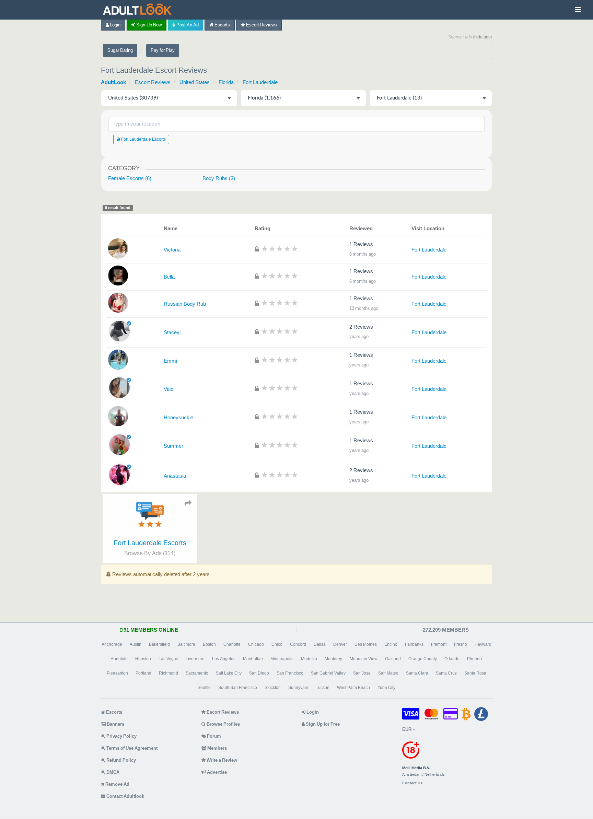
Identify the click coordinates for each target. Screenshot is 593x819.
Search (460, 124)
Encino (390, 644)
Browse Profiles (223, 724)
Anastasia (175, 475)
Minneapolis (281, 659)
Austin (135, 644)
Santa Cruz (446, 673)
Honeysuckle (178, 417)
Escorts (221, 25)
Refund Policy (120, 760)
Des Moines (365, 644)
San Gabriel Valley (328, 673)
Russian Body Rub (185, 303)
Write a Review (221, 760)
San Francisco (290, 673)
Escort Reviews (261, 25)
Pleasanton (117, 673)
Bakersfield (159, 644)
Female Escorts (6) (129, 178)
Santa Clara (417, 673)
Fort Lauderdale (260, 82)
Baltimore (186, 644)
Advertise (216, 772)
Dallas (320, 644)
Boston (209, 644)
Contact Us (412, 783)
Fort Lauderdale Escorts (143, 139)
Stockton (273, 688)
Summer (173, 445)
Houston (143, 659)
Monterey (333, 659)
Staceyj (172, 332)
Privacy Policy (121, 736)
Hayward (483, 644)
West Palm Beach (353, 688)
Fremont (438, 644)
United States (194, 82)
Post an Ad (187, 25)
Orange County (422, 659)
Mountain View (363, 659)
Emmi (170, 360)
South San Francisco (237, 688)
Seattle (204, 688)
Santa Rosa (475, 673)
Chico (276, 644)
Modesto (309, 659)
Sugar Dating (120, 50)
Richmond (168, 673)
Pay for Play (163, 50)
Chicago (256, 644)
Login (114, 25)
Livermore (195, 659)
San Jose (362, 673)
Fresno (460, 644)
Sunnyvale (298, 688)
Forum (213, 736)
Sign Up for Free (322, 724)
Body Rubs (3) (218, 178)
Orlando (452, 659)
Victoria (172, 249)
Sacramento (197, 673)
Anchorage (112, 644)
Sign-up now (148, 25)
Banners (115, 724)
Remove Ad (116, 784)
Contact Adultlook (124, 796)
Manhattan (253, 659)
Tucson (322, 688)
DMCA (112, 772)
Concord (298, 644)
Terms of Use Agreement (131, 748)
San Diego (259, 673)
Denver (340, 644)
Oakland (393, 659)
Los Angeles (223, 659)
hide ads (482, 37)
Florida (226, 82)
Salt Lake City (229, 673)
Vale (168, 388)
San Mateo (388, 673)
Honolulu (119, 659)
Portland (143, 673)
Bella (169, 276)
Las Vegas (168, 659)
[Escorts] (139, 10)
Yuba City (386, 688)
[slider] (280, 248)
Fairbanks (414, 644)
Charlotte (232, 644)
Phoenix (474, 659)
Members (216, 748)
